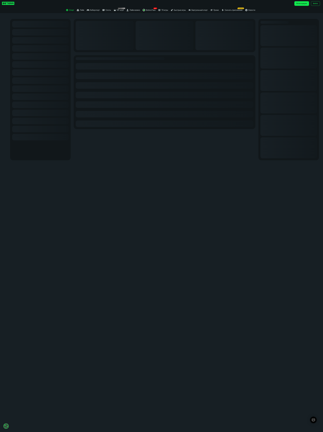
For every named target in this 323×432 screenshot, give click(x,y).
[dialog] (6, 426)
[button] (149, 10)
